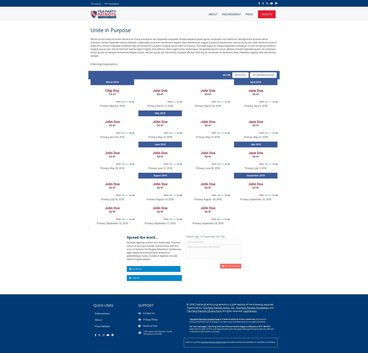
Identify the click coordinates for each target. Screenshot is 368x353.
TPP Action (96, 3)
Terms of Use (150, 325)
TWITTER (136, 278)
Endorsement (231, 14)
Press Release (102, 326)
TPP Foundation (111, 3)
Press (249, 14)
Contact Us (149, 313)
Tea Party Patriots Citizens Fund (204, 311)
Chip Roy (112, 91)
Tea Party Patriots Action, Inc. (219, 307)
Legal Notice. (250, 311)
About (213, 14)
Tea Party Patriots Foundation (252, 307)
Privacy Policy (150, 319)
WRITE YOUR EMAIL (232, 266)
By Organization (263, 75)
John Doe (160, 91)
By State (240, 75)
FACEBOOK (137, 269)
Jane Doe (255, 91)
